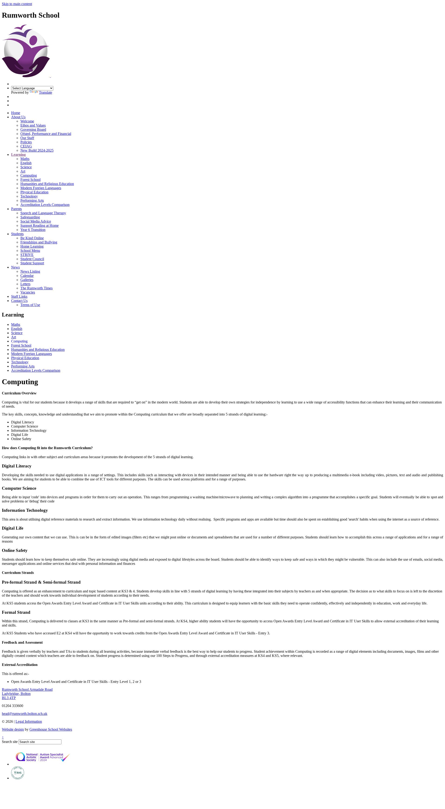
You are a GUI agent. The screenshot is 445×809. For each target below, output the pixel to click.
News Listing (30, 271)
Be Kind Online (32, 238)
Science (26, 167)
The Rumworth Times (36, 288)
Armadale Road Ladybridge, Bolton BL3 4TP (27, 693)
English (26, 163)
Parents (16, 209)
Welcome (27, 121)
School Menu (30, 251)
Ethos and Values (33, 125)
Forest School (30, 180)
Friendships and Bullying (38, 242)
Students (17, 234)
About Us (18, 117)
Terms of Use (30, 305)
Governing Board (33, 129)
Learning (18, 155)
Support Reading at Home (39, 225)
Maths (24, 159)
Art (22, 171)
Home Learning (32, 246)
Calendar (27, 276)
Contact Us (19, 301)
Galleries (26, 280)
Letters (25, 284)
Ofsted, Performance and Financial (45, 134)
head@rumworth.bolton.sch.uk (24, 714)
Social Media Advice (35, 221)
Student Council (32, 259)
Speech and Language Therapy (43, 213)
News (15, 267)
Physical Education (34, 192)
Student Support (32, 263)
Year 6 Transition (32, 230)
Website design (13, 729)
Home (15, 113)
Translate (45, 92)
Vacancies (27, 292)
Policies (26, 142)
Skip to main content (17, 4)
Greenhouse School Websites (50, 729)
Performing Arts (32, 200)
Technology (29, 196)
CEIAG (26, 146)
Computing (28, 175)
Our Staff (27, 138)
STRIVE (27, 255)
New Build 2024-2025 (37, 150)
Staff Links (19, 296)
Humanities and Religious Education (47, 184)
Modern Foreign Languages (40, 188)
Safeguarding (30, 217)
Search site (10, 742)
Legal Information (29, 721)
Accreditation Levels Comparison (45, 205)
